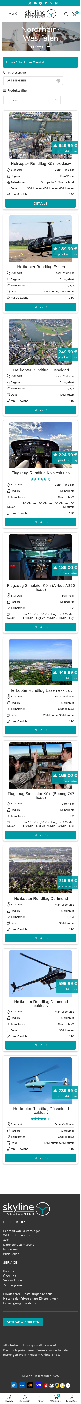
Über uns (9, 1276)
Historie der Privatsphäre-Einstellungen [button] (31, 1298)
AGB (6, 1240)
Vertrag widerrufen (23, 1322)
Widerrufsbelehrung (17, 1235)
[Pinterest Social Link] (40, 3)
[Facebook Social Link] (24, 3)
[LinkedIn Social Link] (45, 3)
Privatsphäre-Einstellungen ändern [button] (27, 1294)
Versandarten (12, 1280)
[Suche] (66, 14)
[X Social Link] (30, 3)
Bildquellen (11, 1254)
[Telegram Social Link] (56, 3)
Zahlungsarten (13, 1285)
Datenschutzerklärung (18, 1244)
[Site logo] (40, 13)
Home (10, 62)
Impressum (11, 1249)
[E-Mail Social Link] (35, 3)
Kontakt (8, 1271)
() (48, 479)
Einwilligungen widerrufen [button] (21, 1303)
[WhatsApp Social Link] (50, 3)
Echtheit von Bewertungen (22, 1231)
